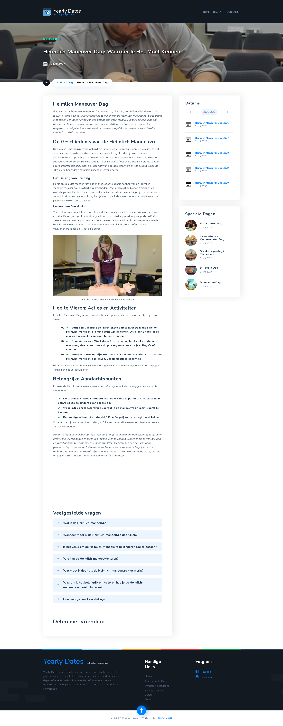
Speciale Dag (65, 82)
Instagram (206, 677)
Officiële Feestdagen (157, 686)
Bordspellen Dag (211, 223)
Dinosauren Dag (210, 282)
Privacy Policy (148, 717)
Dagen (218, 12)
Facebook (206, 672)
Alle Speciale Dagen (157, 681)
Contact (232, 12)
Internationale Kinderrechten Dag (212, 238)
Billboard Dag (209, 268)
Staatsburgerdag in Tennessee (212, 252)
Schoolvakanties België (154, 693)
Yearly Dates (165, 717)
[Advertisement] (107, 485)
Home (206, 12)
